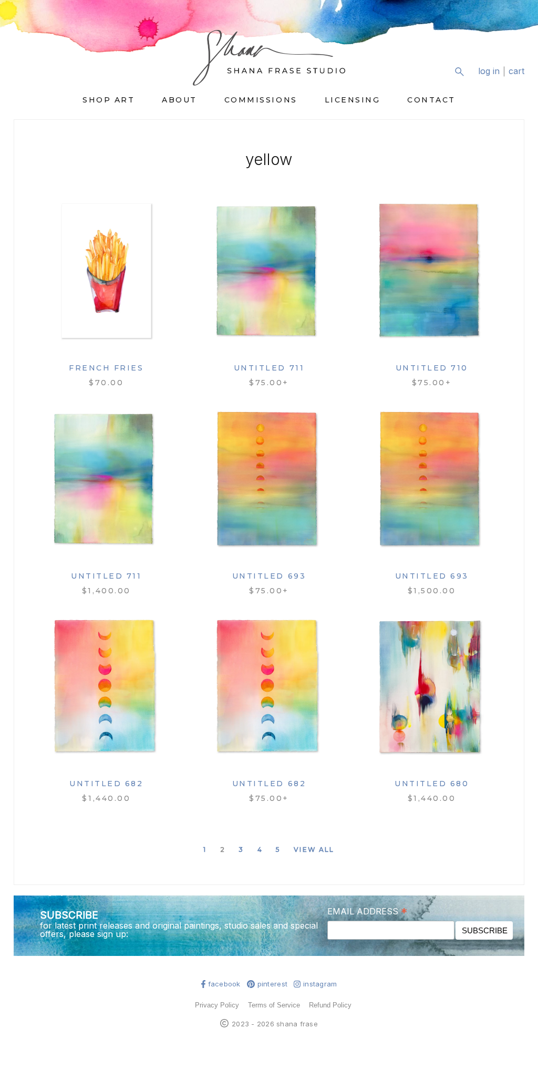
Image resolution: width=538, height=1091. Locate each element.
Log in (489, 71)
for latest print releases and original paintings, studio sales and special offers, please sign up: (179, 929)
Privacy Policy (217, 1005)
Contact (431, 100)
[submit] (517, 79)
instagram (320, 984)
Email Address (367, 910)
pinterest (272, 984)
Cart (516, 71)
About (179, 100)
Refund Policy (330, 1005)
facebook (224, 984)
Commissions (260, 100)
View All (314, 849)
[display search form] (459, 71)
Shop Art (108, 100)
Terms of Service (274, 1005)
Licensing (352, 100)
